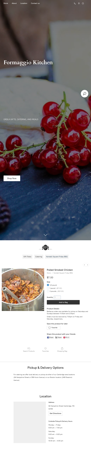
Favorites (45, 351)
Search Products (29, 351)
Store (6, 3)
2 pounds (57, 291)
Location (23, 3)
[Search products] (85, 94)
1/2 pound (53, 285)
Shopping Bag (62, 351)
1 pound (56, 288)
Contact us (35, 3)
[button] (53, 327)
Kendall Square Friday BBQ (56, 257)
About (14, 3)
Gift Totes (27, 257)
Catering (38, 257)
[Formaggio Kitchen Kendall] (45, 247)
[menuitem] (84, 264)
